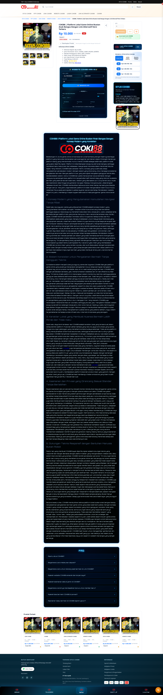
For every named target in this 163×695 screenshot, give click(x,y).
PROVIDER (65, 73)
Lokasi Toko (66, 669)
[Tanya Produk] (136, 31)
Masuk (140, 2)
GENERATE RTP (83, 85)
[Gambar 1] (26, 56)
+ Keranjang (121, 31)
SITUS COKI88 (122, 2)
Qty (116, 23)
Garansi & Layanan (110, 678)
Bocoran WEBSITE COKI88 (136, 58)
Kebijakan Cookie (109, 669)
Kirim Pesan (29, 669)
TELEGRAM (49, 692)
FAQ (64, 672)
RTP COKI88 (37, 13)
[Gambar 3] (40, 56)
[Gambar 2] (33, 56)
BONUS (17, 692)
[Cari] (43, 7)
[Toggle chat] (158, 690)
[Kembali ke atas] (159, 685)
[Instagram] (27, 677)
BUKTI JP (113, 692)
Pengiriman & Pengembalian (112, 672)
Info (138, 47)
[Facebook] (22, 677)
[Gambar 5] (26, 63)
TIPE (85, 73)
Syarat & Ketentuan (110, 663)
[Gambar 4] (46, 56)
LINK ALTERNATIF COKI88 (87, 13)
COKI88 (99, 13)
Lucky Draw (119, 58)
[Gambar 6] (33, 63)
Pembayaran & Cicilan (111, 675)
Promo (130, 2)
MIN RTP (65, 79)
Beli (130, 31)
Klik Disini (78, 63)
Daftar (135, 2)
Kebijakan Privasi (109, 666)
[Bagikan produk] (106, 25)
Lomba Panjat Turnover (128, 58)
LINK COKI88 (47, 13)
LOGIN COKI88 (71, 13)
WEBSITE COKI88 (59, 13)
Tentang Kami (67, 663)
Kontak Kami (66, 666)
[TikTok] (31, 677)
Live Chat (146, 692)
